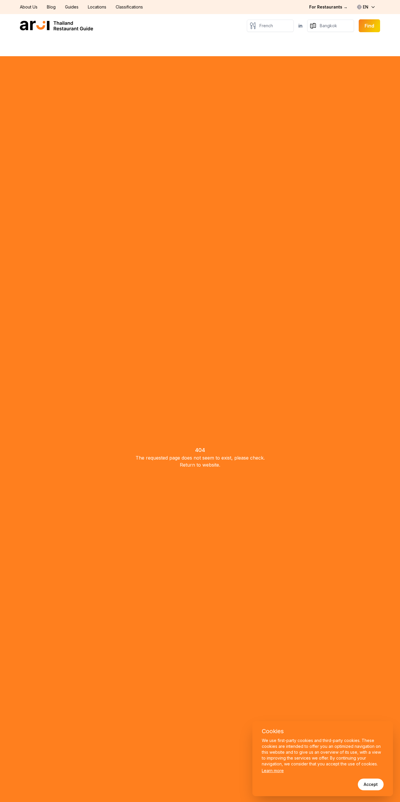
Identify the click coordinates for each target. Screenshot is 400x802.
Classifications (129, 6)
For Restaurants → (328, 6)
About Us (28, 6)
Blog (51, 6)
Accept (371, 784)
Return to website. (200, 465)
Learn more (273, 770)
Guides (71, 6)
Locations (97, 6)
